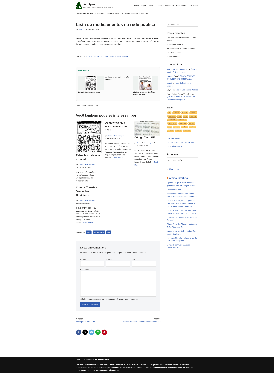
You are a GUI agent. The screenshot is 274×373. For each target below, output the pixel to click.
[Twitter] (85, 332)
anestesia (182, 120)
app (170, 127)
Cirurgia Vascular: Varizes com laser (180, 142)
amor (186, 116)
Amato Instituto (178, 178)
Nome (83, 260)
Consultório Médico (174, 146)
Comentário (85, 269)
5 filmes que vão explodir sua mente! (181, 49)
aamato (170, 83)
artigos (193, 127)
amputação (193, 116)
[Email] (91, 332)
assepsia (178, 130)
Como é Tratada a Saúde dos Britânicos (86, 191)
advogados (172, 116)
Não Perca (193, 6)
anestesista (183, 123)
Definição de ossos (174, 53)
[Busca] (195, 24)
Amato (81, 29)
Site (133, 260)
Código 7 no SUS (145, 137)
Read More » (118, 158)
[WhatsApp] (98, 332)
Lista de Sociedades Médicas (187, 90)
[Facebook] (78, 332)
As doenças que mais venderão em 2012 (116, 126)
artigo (185, 127)
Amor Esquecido (173, 56)
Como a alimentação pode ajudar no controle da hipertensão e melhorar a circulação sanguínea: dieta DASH (181, 203)
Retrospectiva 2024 (174, 190)
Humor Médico (181, 6)
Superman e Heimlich (175, 45)
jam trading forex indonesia (177, 69)
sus (108, 232)
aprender (176, 127)
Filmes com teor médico (165, 6)
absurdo (184, 112)
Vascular (174, 169)
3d (169, 112)
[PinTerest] (104, 332)
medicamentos (99, 232)
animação (191, 123)
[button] (197, 5)
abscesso (176, 112)
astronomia (187, 130)
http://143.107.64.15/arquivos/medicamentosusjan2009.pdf (108, 56)
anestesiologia (172, 123)
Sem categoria (90, 164)
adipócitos (193, 112)
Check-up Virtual (173, 138)
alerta (179, 116)
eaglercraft (171, 76)
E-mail (109, 260)
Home (136, 6)
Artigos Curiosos (147, 6)
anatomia (172, 120)
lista (88, 232)
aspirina (171, 130)
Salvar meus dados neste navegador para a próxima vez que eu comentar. (110, 299)
